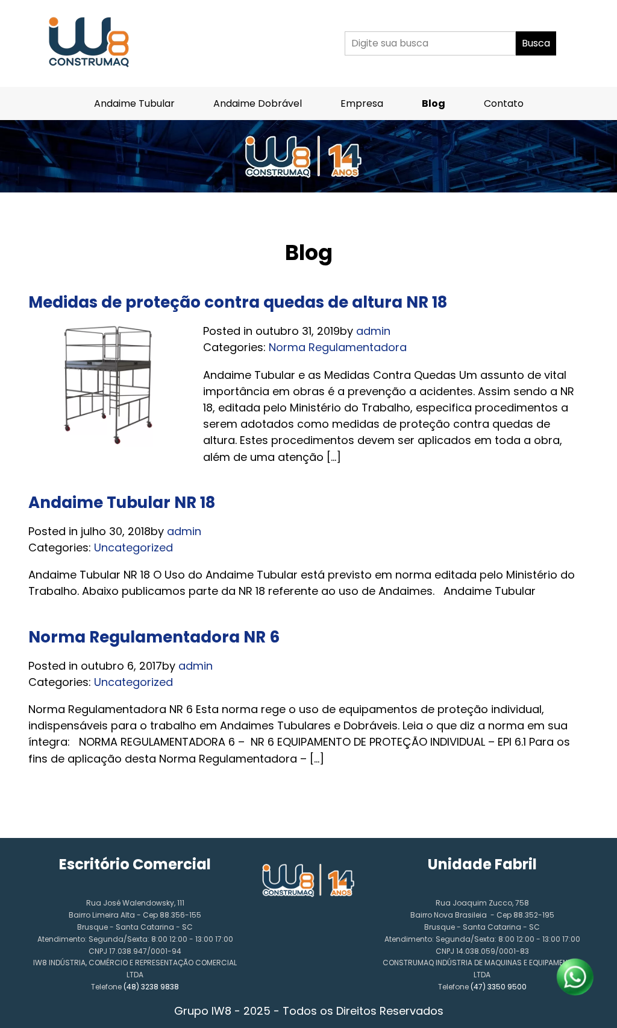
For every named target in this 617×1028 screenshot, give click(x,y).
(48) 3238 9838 (151, 987)
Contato (504, 103)
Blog (433, 103)
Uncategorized (133, 547)
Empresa (361, 103)
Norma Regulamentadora (338, 347)
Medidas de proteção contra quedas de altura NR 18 (237, 302)
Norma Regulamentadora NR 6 (154, 637)
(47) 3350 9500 (499, 987)
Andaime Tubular (134, 103)
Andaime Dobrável (257, 103)
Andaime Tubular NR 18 (121, 502)
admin (373, 330)
